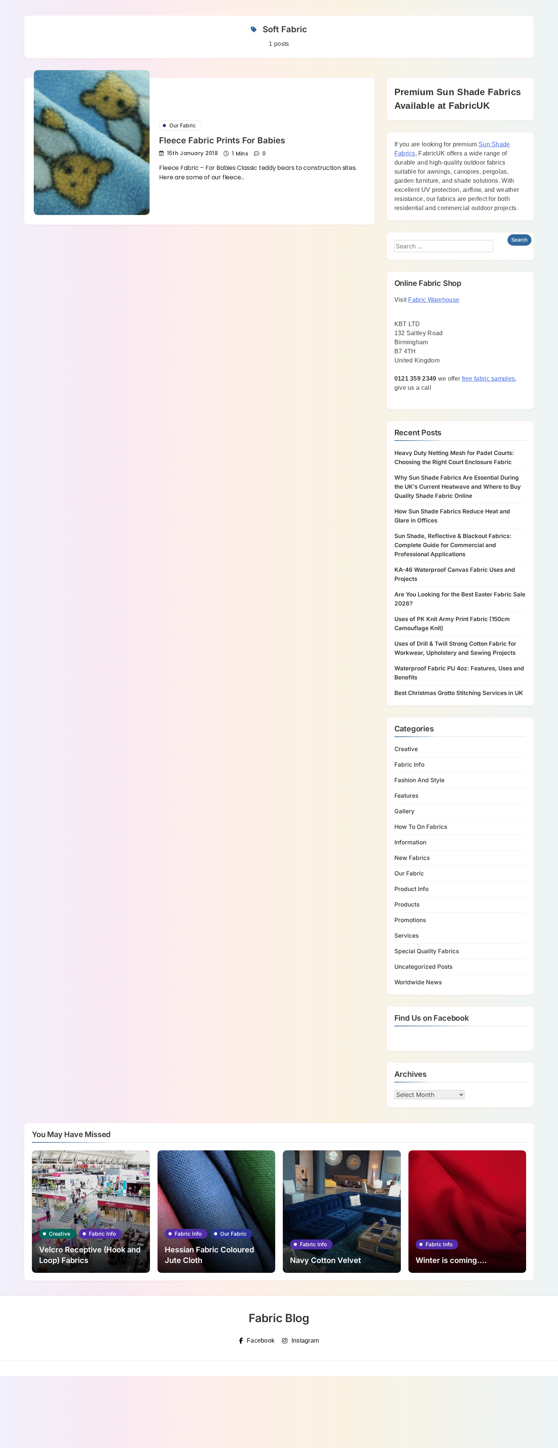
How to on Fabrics (420, 826)
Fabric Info (409, 764)
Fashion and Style (419, 780)
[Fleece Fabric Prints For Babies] (92, 142)
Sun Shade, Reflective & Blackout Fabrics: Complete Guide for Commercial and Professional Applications (452, 545)
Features (406, 795)
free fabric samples (488, 378)
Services (406, 935)
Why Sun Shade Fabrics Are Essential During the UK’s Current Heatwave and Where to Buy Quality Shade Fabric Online (457, 486)
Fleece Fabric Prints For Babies (222, 140)
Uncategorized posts (423, 966)
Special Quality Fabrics (426, 951)
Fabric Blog (279, 1318)
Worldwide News (418, 982)
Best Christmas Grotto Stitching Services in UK (458, 693)
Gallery (404, 811)
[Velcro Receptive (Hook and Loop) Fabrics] (91, 1211)
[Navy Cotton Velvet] (342, 1211)
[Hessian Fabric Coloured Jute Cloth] (217, 1211)
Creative (406, 749)
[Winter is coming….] (467, 1211)
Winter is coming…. (451, 1260)
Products (406, 904)
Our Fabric (182, 125)
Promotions (410, 920)
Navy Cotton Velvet (325, 1260)
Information (410, 842)
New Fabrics (412, 857)
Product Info (411, 889)
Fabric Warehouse (433, 300)
